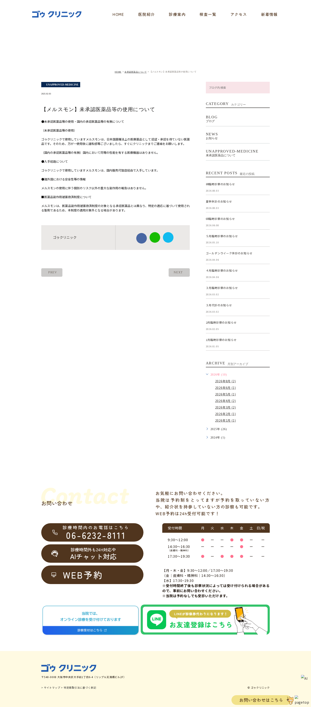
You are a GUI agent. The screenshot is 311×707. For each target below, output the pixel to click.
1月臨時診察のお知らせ (221, 340)
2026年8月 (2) (225, 381)
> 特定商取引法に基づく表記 (78, 687)
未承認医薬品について (135, 72)
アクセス (238, 14)
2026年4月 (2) (225, 401)
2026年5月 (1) (225, 394)
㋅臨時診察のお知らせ (220, 219)
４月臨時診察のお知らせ (222, 270)
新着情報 (269, 14)
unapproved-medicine (62, 84)
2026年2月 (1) (225, 414)
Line (155, 237)
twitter (168, 237)
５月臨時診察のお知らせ (222, 236)
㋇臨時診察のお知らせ (220, 184)
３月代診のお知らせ (219, 305)
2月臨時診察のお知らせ (221, 322)
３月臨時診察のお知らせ (222, 288)
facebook (141, 238)
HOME (118, 14)
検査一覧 (208, 14)
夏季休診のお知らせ (219, 201)
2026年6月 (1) (225, 388)
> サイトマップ (50, 687)
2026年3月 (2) (225, 407)
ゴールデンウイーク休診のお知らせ (229, 253)
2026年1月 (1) (225, 420)
